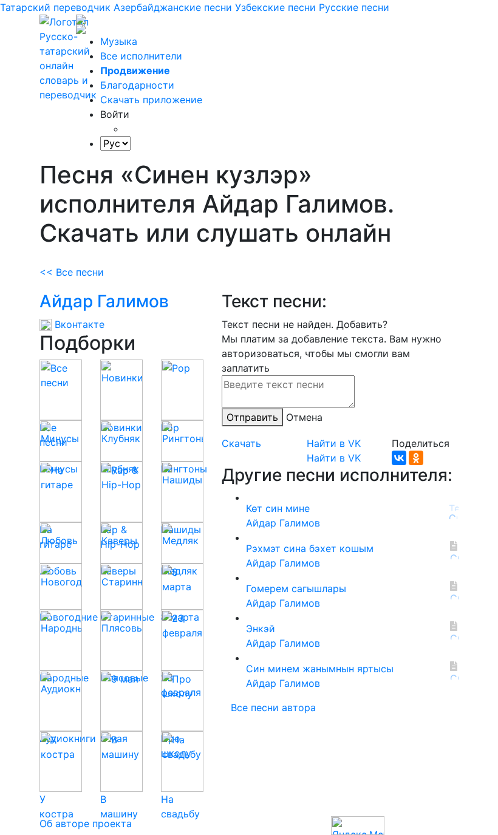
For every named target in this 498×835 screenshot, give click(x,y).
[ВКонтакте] (399, 458)
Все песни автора (273, 707)
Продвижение (135, 70)
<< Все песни (71, 272)
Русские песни (354, 7)
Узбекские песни (275, 7)
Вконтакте (78, 324)
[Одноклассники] (416, 458)
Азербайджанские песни (173, 7)
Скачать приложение (151, 100)
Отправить (252, 417)
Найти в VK (334, 443)
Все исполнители (141, 56)
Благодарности (137, 85)
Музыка (118, 41)
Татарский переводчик (55, 7)
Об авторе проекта (85, 823)
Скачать (241, 443)
